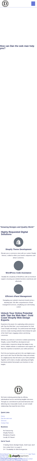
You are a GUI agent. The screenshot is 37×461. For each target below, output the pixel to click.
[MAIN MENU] (33, 3)
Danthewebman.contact (25, 459)
